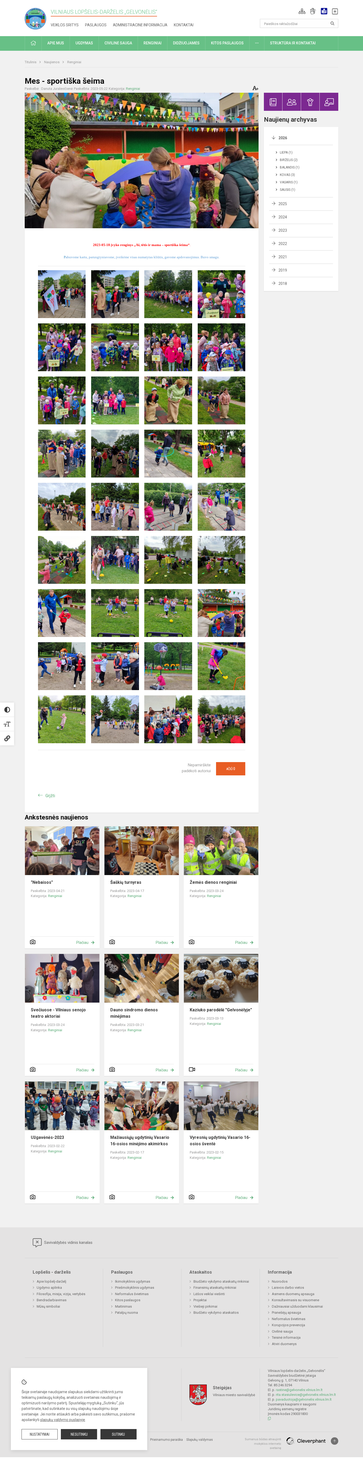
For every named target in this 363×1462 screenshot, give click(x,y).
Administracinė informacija (140, 25)
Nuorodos (280, 1281)
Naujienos (52, 62)
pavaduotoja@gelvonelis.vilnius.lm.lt (304, 1399)
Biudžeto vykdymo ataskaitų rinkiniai (221, 1281)
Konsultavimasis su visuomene (295, 1300)
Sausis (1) (287, 190)
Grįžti (50, 795)
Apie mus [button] (55, 43)
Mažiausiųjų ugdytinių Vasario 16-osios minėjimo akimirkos (139, 1140)
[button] (302, 11)
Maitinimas (123, 1306)
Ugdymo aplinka (49, 1288)
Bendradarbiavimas (51, 1300)
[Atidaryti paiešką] (332, 23)
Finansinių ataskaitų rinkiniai (214, 1288)
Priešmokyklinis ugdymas (134, 1288)
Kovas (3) (287, 175)
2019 (282, 270)
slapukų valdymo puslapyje (62, 1420)
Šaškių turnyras (125, 882)
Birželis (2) (289, 160)
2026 (282, 138)
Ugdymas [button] (84, 43)
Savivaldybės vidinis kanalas (67, 1242)
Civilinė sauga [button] (118, 43)
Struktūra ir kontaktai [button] (293, 43)
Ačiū (230, 768)
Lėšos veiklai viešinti (209, 1294)
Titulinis (31, 62)
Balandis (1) (289, 167)
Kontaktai (183, 25)
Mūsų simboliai (48, 1306)
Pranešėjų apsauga (286, 1313)
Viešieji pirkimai (205, 1306)
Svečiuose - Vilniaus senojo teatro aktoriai (58, 1013)
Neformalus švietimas (132, 1294)
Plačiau (82, 942)
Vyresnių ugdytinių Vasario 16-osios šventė (220, 1140)
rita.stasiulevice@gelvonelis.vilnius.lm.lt (306, 1395)
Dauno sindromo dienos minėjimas (134, 1013)
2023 (282, 230)
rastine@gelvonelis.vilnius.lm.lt (299, 1390)
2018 (282, 283)
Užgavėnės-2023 (47, 1137)
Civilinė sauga (282, 1331)
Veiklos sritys (65, 25)
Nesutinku (79, 1434)
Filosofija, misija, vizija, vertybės (61, 1294)
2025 (282, 204)
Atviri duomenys (284, 1344)
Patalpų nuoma (126, 1313)
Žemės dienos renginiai (213, 882)
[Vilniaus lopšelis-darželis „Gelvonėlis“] (38, 17)
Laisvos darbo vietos (288, 1288)
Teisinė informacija (286, 1338)
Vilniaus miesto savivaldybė (234, 1395)
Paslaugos (96, 25)
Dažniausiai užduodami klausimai (297, 1306)
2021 (282, 257)
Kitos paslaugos (127, 1300)
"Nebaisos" (42, 882)
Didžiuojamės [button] (186, 43)
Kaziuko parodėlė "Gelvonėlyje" (221, 1009)
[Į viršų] (334, 1441)
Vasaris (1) (289, 182)
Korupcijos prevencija (288, 1325)
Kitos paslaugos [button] (227, 43)
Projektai (200, 1300)
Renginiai (74, 62)
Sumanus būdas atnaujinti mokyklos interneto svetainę (263, 1444)
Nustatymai (39, 1434)
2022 (282, 244)
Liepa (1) (286, 152)
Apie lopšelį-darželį (51, 1281)
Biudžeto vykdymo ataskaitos (216, 1313)
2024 (282, 217)
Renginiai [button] (152, 43)
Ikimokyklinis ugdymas (132, 1281)
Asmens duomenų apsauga (293, 1294)
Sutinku (118, 1434)
